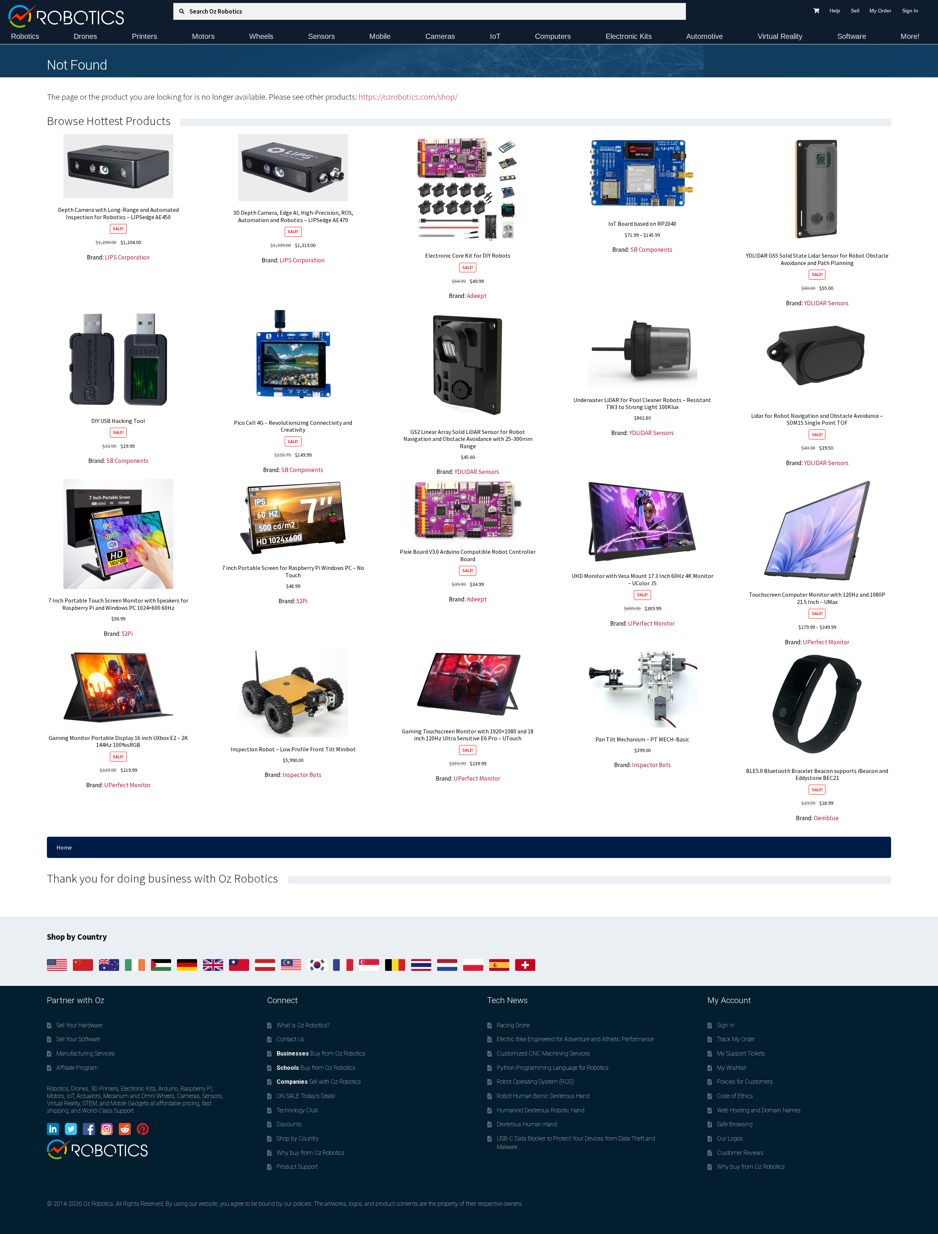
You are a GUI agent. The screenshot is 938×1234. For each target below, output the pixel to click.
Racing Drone (513, 1025)
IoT (495, 36)
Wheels (261, 36)
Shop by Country (298, 1138)
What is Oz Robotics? (303, 1025)
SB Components (651, 250)
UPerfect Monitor (651, 623)
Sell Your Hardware (79, 1025)
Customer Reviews (740, 1152)
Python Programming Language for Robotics (553, 1067)
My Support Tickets (741, 1053)
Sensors (321, 36)
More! (910, 36)
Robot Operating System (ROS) (535, 1081)
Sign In (910, 11)
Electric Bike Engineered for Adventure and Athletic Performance (575, 1039)
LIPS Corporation (127, 257)
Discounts (289, 1124)
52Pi (127, 634)
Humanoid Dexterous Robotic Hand (540, 1110)
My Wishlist (731, 1067)
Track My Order (736, 1039)
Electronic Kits (629, 36)
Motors (203, 36)
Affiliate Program (77, 1067)
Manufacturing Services (85, 1053)
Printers (144, 36)
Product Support (297, 1166)
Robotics (25, 36)
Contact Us (290, 1039)
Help (835, 11)
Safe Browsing (735, 1124)
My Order (880, 11)
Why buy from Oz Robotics (310, 1152)
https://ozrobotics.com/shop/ (408, 97)
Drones (85, 36)
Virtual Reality (780, 36)
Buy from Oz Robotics (321, 1053)
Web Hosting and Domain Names (759, 1110)
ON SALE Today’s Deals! (306, 1096)
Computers (553, 36)
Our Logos (730, 1138)
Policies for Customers (745, 1081)
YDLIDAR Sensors (826, 303)
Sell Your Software (78, 1039)
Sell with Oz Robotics (319, 1081)
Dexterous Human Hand (527, 1124)
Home (64, 847)
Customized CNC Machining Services (543, 1053)
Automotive (704, 36)
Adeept (477, 296)
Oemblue (826, 818)
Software (851, 36)
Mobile (380, 36)
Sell (855, 11)
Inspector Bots (301, 775)
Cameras (440, 36)
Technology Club (297, 1110)
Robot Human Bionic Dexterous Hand (543, 1096)
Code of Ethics (735, 1096)
